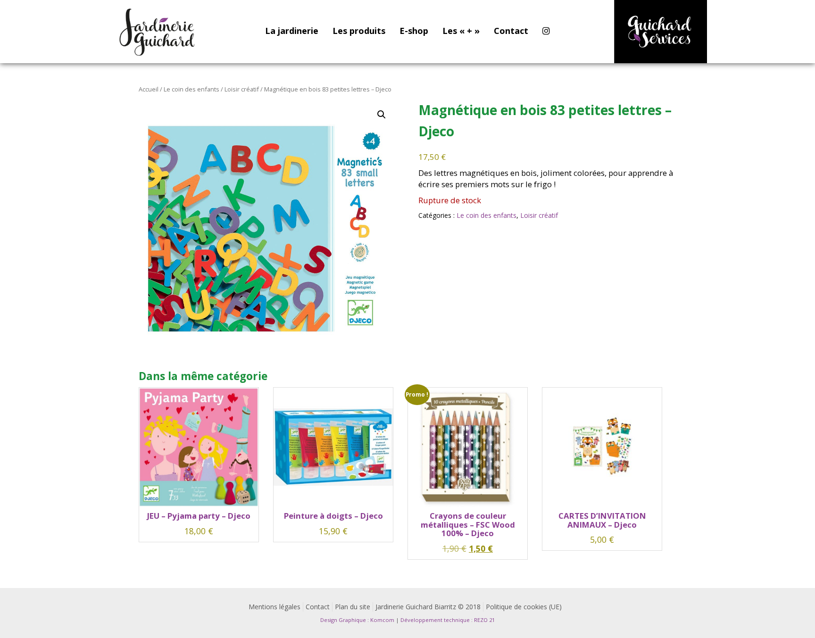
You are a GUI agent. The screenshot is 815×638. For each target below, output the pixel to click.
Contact (511, 30)
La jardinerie (291, 30)
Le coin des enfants (191, 89)
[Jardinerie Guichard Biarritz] (158, 31)
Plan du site (352, 606)
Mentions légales (274, 606)
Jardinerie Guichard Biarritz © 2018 (428, 606)
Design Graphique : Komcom (357, 619)
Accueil (148, 89)
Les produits (359, 30)
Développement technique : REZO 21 (447, 619)
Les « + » (461, 30)
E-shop (413, 30)
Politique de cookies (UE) (524, 606)
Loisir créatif (242, 89)
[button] (381, 114)
